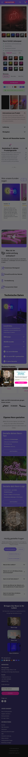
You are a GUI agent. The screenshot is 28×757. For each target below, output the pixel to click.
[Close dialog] (27, 371)
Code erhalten (21, 382)
